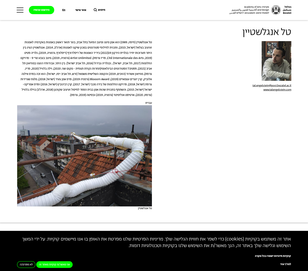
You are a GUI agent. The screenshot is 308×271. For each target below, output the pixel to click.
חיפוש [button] (101, 10)
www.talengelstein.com (277, 90)
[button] (84, 156)
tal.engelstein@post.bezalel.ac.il (271, 86)
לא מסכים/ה (26, 265)
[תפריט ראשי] (20, 10)
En (63, 10)
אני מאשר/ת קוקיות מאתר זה (54, 265)
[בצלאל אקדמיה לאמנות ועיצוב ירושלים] (259, 10)
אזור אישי (80, 10)
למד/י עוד (285, 264)
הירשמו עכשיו (42, 10)
